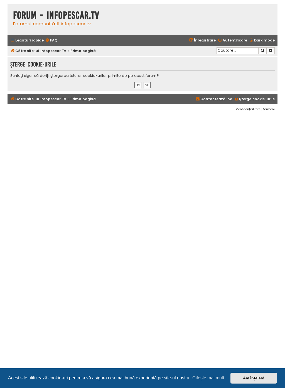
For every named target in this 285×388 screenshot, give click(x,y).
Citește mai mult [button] (208, 377)
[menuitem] (51, 40)
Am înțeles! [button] (253, 378)
